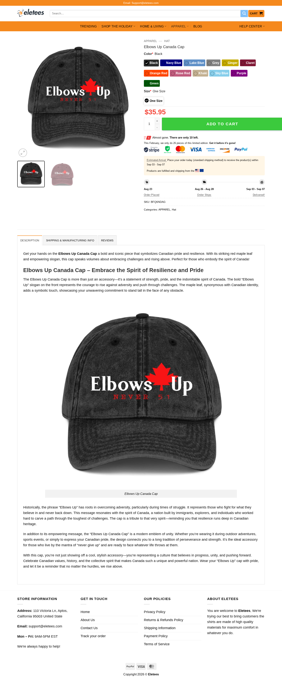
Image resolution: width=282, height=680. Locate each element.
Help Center (250, 26)
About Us (88, 620)
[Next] (130, 97)
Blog (197, 26)
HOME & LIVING (152, 26)
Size (147, 91)
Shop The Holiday (117, 26)
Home (85, 612)
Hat (167, 41)
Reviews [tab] (107, 240)
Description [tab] (29, 240)
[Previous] (24, 97)
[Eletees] (30, 13)
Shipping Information (160, 628)
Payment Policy (156, 636)
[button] (256, 13)
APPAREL (178, 26)
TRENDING (88, 26)
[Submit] (244, 13)
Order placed (151, 194)
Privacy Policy (154, 612)
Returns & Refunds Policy (163, 620)
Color (148, 53)
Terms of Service (157, 644)
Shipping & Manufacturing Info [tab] (70, 240)
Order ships (204, 194)
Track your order (93, 636)
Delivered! (259, 194)
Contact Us (89, 628)
